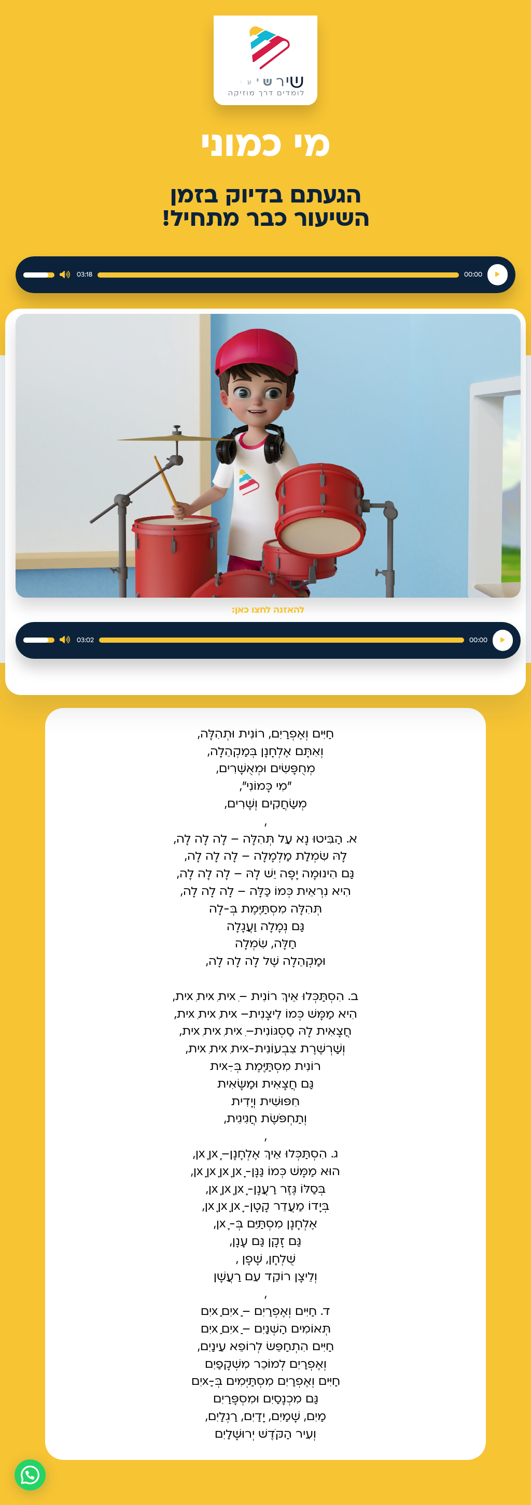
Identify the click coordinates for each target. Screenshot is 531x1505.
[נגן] (497, 274)
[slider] (278, 275)
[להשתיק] (65, 275)
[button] (30, 1474)
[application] (265, 274)
